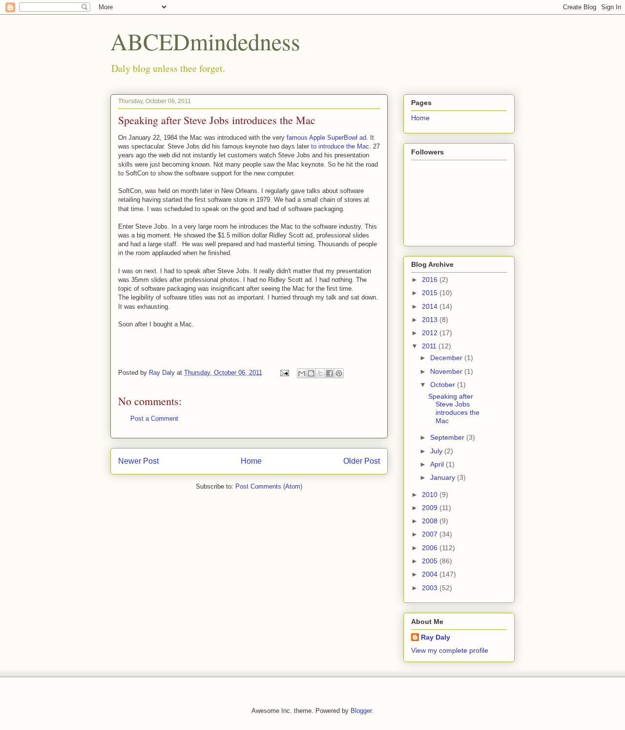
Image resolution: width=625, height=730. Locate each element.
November (447, 371)
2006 (430, 548)
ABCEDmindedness (205, 41)
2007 (430, 534)
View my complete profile (449, 650)
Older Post (361, 461)
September (448, 437)
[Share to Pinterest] (339, 373)
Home (251, 461)
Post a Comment (154, 418)
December (447, 358)
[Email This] (302, 373)
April (438, 464)
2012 (430, 333)
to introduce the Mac (340, 146)
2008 (430, 521)
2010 (430, 494)
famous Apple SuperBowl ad (326, 137)
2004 (430, 574)
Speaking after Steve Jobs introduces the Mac (453, 408)
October (443, 384)
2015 (430, 293)
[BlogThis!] (311, 373)
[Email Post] (284, 372)
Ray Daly (435, 637)
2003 (430, 588)
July (437, 451)
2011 (430, 346)
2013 (430, 319)
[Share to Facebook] (329, 373)
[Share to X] (320, 373)
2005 (430, 561)
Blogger (361, 710)
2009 (430, 508)
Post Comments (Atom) (268, 486)
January (443, 477)
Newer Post (138, 461)
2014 (430, 306)
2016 (430, 279)
